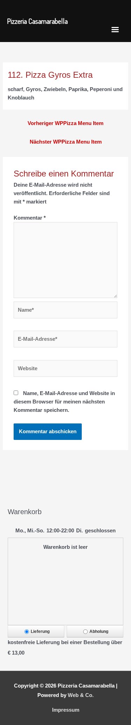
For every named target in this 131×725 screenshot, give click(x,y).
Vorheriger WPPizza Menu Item (65, 123)
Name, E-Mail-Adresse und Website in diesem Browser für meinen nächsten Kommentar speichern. (64, 402)
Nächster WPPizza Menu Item (66, 142)
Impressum (65, 710)
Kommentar (30, 218)
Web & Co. (81, 695)
